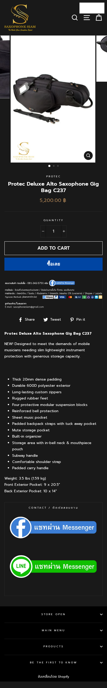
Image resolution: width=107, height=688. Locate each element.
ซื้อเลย (53, 264)
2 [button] (54, 166)
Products (53, 646)
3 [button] (58, 166)
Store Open (53, 614)
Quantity (53, 220)
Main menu (53, 630)
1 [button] (49, 166)
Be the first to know (53, 662)
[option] (53, 99)
